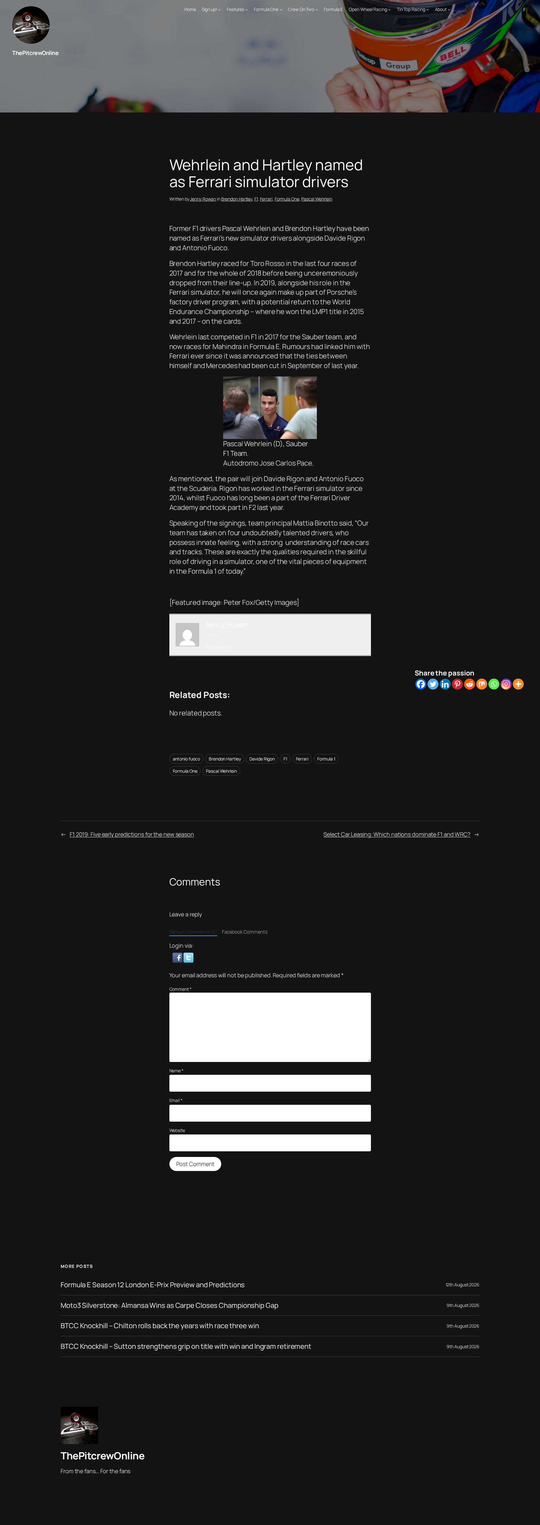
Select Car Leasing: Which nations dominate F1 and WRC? (396, 834)
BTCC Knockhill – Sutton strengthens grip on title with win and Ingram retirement (186, 1346)
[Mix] (481, 684)
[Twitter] (433, 684)
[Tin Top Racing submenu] (427, 9)
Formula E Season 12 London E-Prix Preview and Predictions (153, 1285)
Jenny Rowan (203, 199)
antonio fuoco (186, 759)
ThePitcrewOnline (35, 53)
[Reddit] (469, 684)
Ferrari (266, 199)
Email (175, 1100)
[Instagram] (506, 684)
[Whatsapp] (493, 684)
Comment (180, 989)
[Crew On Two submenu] (316, 9)
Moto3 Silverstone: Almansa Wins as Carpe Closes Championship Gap (169, 1305)
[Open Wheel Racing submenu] (389, 9)
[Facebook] (420, 684)
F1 (256, 199)
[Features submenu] (246, 9)
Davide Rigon (262, 759)
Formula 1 (326, 759)
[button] (178, 957)
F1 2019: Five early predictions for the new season (132, 834)
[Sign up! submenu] (219, 9)
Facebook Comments (245, 932)
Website (177, 1130)
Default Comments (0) (193, 932)
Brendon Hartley (236, 199)
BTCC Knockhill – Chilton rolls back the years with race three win (160, 1326)
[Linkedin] (445, 684)
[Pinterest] (457, 684)
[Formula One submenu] (281, 9)
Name (176, 1071)
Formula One (287, 199)
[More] (518, 684)
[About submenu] (449, 9)
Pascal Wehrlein (316, 199)
